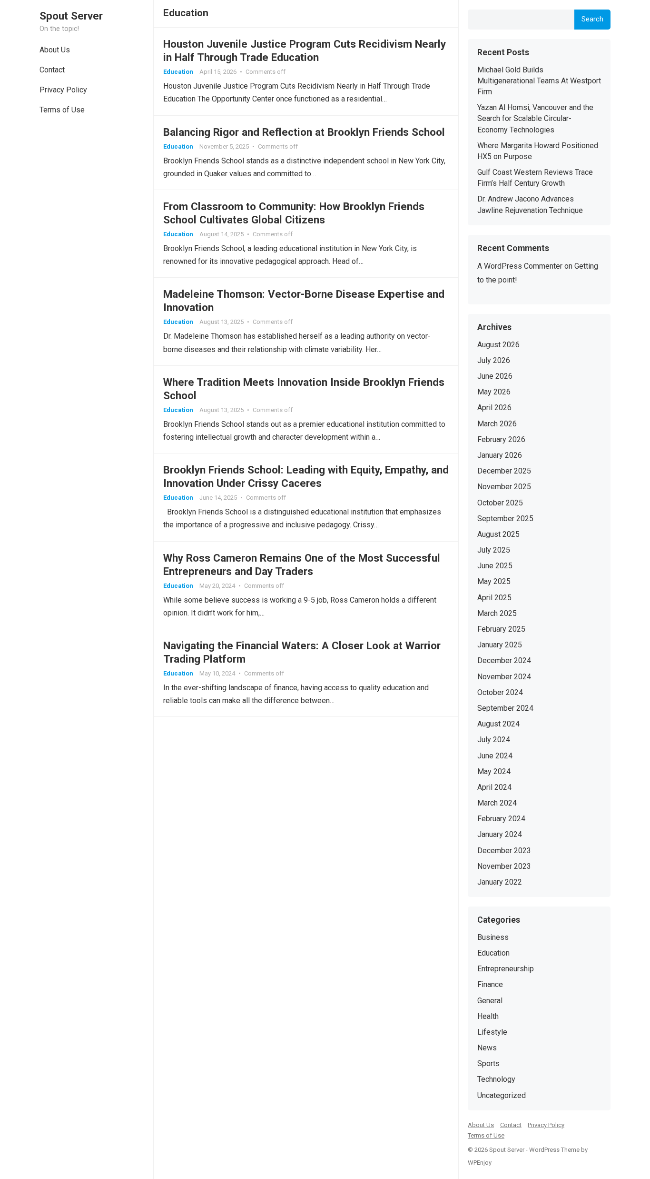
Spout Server (71, 16)
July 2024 (493, 739)
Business (493, 937)
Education (178, 71)
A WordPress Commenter (519, 266)
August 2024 (498, 723)
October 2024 (500, 692)
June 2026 (494, 376)
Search (592, 19)
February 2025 (501, 629)
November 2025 (504, 486)
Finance (490, 984)
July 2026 (493, 360)
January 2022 (499, 882)
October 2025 (500, 502)
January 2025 (499, 644)
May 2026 (494, 391)
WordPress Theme (554, 1149)
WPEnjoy (480, 1162)
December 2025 (504, 470)
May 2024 (494, 771)
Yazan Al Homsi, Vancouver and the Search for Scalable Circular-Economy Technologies (535, 118)
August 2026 (498, 344)
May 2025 (494, 581)
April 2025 (494, 597)
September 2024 (505, 708)
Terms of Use (62, 109)
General (489, 1000)
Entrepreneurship (505, 968)
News (487, 1047)
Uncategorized (501, 1095)
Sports (488, 1063)
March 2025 (497, 613)
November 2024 (504, 676)
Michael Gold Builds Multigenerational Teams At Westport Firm (539, 80)
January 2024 (499, 834)
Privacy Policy (63, 89)
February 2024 (501, 818)
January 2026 (499, 455)
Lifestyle (492, 1032)
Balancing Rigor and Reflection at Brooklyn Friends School (304, 132)
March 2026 (497, 423)
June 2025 (494, 565)
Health (488, 1016)
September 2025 (505, 518)
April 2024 (494, 787)
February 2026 (501, 439)
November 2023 (504, 866)
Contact (52, 69)
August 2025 (498, 534)
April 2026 (494, 407)
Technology (496, 1079)
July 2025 (493, 549)
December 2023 (504, 850)
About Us (54, 49)
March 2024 (497, 802)
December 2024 (504, 660)
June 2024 (494, 755)
